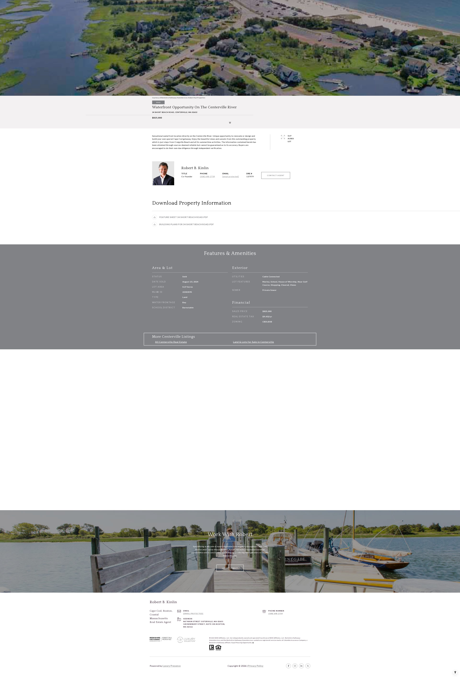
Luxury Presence (172, 666)
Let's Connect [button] (230, 568)
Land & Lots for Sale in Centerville (253, 341)
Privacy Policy (255, 666)
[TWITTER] (307, 665)
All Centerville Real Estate (171, 341)
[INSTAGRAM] (295, 665)
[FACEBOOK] (288, 665)
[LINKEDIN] (301, 665)
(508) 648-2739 (207, 176)
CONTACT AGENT (275, 175)
